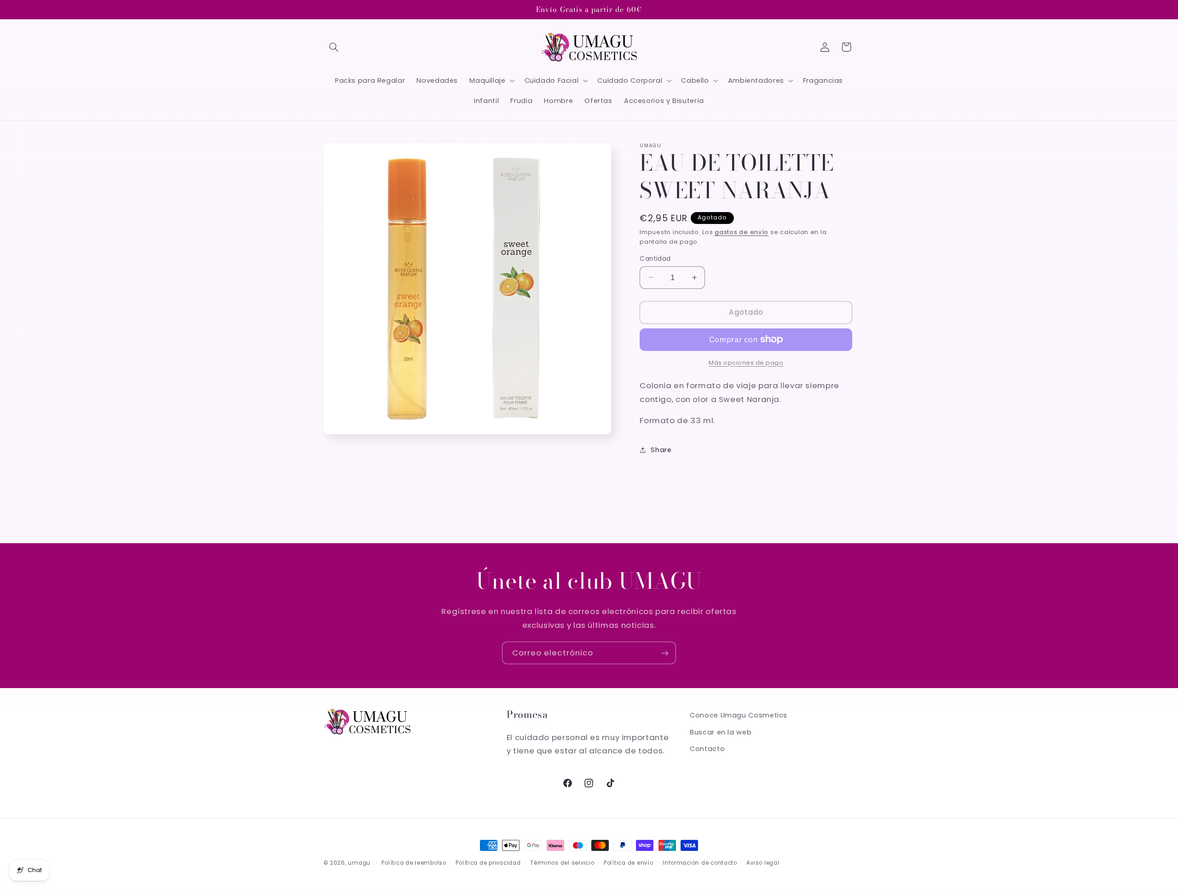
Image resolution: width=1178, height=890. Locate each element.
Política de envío (628, 863)
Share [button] (661, 449)
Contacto (707, 748)
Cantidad (655, 258)
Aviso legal (762, 863)
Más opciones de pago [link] (746, 362)
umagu (359, 863)
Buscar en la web (720, 732)
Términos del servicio (562, 863)
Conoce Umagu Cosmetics (738, 715)
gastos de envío (741, 231)
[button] (334, 46)
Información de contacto (700, 863)
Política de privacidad (488, 863)
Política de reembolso (413, 863)
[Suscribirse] (665, 653)
